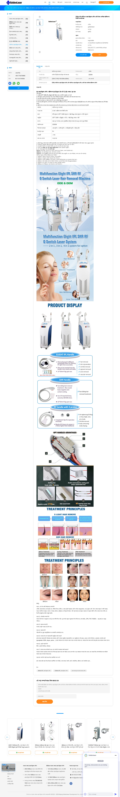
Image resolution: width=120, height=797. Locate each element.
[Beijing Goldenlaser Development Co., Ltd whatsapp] (14, 83)
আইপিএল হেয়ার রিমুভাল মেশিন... (18, 44)
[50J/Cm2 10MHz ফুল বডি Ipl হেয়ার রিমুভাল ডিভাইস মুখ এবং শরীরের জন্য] (99, 730)
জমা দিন (44, 702)
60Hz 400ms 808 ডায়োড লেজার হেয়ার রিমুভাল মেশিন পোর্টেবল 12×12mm (56, 784)
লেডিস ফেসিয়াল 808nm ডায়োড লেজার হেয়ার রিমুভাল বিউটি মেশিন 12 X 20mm (33, 776)
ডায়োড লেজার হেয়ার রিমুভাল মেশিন (30, 765)
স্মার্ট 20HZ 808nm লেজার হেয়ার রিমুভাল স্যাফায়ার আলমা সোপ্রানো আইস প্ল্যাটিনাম (56, 778)
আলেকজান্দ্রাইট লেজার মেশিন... (18, 57)
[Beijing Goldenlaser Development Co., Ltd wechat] (18, 83)
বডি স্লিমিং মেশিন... (18, 38)
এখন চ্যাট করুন (106, 2)
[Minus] (116, 755)
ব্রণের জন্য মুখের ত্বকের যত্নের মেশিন (78, 670)
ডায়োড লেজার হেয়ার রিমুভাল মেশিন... (18, 19)
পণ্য (8, 771)
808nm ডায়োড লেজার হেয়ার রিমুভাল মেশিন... (18, 22)
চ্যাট (19, 88)
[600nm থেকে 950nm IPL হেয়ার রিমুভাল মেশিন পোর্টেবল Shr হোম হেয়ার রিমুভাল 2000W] (19, 730)
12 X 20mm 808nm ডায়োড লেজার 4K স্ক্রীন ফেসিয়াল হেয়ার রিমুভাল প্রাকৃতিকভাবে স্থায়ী (57, 771)
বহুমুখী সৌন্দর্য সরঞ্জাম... (18, 61)
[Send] (115, 794)
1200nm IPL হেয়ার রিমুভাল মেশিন (61, 670)
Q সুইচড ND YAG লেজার (18, 41)
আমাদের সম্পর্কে (10, 774)
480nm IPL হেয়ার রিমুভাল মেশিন (44, 670)
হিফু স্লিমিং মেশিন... (18, 35)
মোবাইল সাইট (10, 781)
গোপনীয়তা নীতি (10, 783)
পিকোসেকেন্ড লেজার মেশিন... (18, 54)
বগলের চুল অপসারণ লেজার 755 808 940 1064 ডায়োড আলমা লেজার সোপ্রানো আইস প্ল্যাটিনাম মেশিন (33, 783)
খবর (8, 776)
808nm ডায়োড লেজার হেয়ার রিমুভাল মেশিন (55, 765)
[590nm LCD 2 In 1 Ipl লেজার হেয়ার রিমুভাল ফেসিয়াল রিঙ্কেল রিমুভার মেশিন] (46, 730)
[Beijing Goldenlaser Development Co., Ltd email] (9, 83)
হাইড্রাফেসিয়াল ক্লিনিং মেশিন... (18, 51)
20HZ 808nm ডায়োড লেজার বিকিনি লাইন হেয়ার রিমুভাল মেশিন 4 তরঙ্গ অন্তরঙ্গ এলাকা (34, 770)
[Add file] (85, 794)
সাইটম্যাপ (9, 779)
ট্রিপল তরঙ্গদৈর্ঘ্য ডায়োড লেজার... (18, 31)
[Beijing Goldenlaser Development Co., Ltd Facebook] (70, 783)
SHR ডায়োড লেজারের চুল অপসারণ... (18, 27)
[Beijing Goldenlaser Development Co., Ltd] (14, 3)
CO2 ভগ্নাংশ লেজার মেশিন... (18, 48)
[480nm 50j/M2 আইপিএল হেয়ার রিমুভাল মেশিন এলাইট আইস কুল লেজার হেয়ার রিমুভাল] (72, 730)
